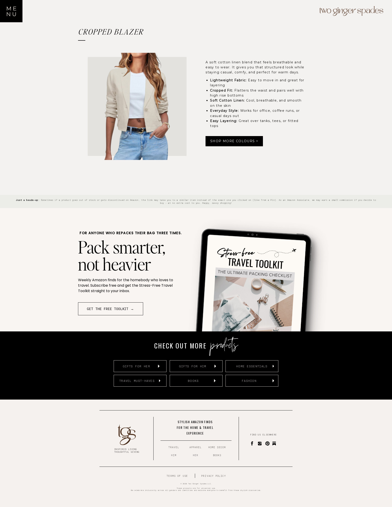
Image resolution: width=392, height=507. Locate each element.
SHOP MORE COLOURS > (234, 141)
